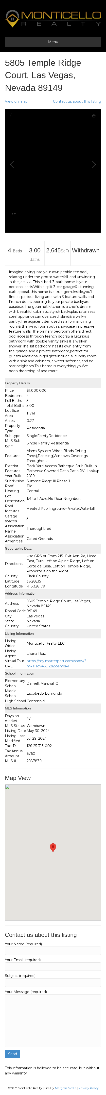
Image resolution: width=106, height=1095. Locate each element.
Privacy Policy (88, 1088)
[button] (53, 847)
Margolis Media (65, 1088)
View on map (16, 101)
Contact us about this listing (77, 101)
